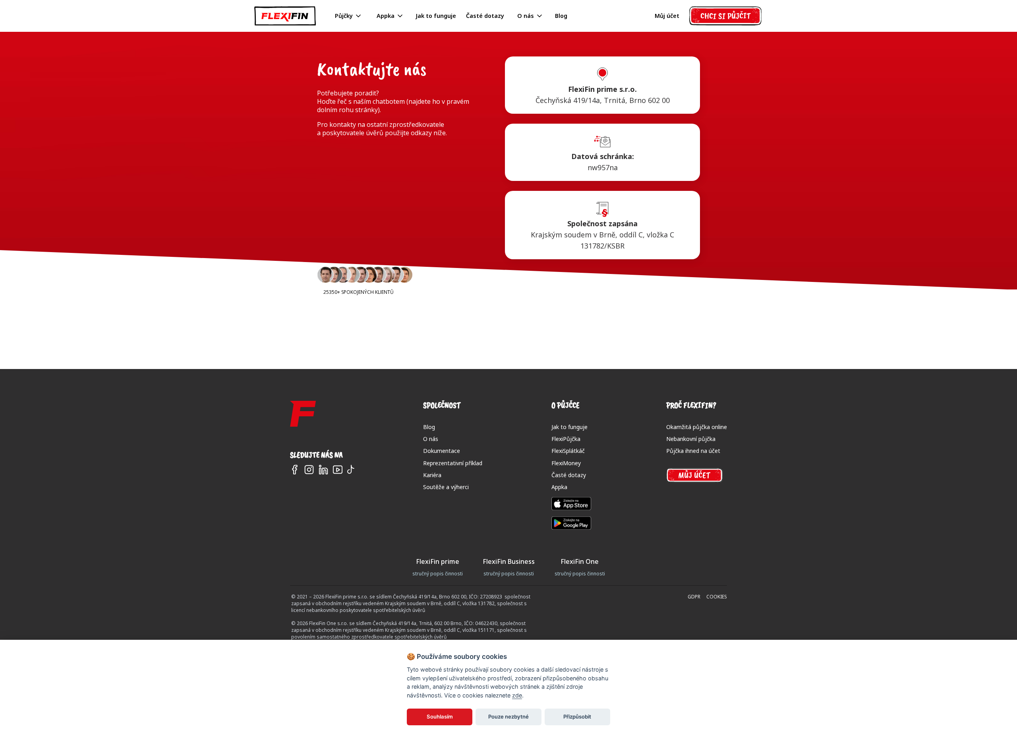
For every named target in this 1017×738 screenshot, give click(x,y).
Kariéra (432, 475)
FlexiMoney (566, 463)
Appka (559, 487)
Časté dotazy (485, 15)
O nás (430, 439)
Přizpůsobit (577, 716)
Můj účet (667, 15)
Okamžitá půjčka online (696, 427)
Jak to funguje (436, 15)
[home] (285, 15)
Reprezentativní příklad (452, 463)
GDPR (694, 597)
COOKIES (716, 597)
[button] (349, 16)
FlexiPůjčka (565, 439)
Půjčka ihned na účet (693, 450)
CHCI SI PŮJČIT (725, 15)
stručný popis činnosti (437, 573)
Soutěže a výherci (446, 487)
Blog (561, 15)
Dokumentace (441, 450)
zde (517, 695)
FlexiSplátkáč (568, 450)
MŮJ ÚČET (694, 475)
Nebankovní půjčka (690, 439)
